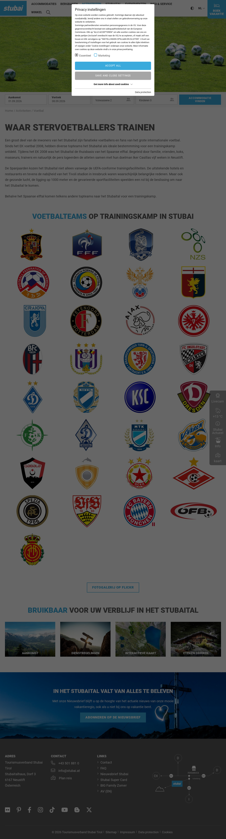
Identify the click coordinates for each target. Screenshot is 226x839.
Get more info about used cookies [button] (111, 84)
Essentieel (85, 55)
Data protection (143, 92)
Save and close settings (113, 75)
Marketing (104, 55)
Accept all (113, 65)
